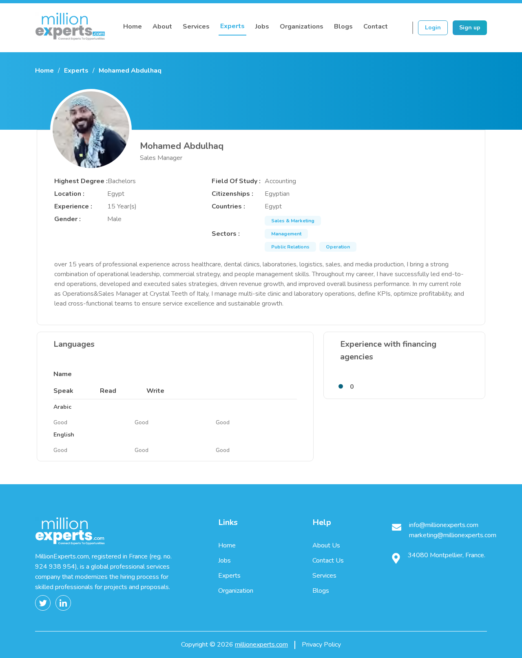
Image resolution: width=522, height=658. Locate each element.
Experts (232, 26)
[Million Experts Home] (70, 28)
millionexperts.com (261, 644)
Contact (375, 26)
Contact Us (328, 560)
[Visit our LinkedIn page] (65, 603)
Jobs (262, 26)
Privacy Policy (321, 644)
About (162, 26)
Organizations (301, 26)
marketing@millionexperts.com (452, 535)
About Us (326, 545)
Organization (235, 590)
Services (196, 26)
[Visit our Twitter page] (45, 603)
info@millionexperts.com (443, 525)
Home (132, 26)
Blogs (343, 26)
